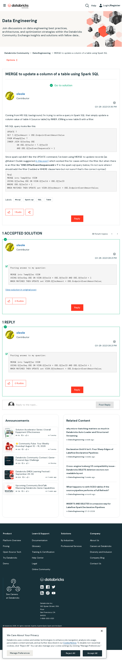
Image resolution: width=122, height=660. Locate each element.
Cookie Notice (69, 643)
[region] (54, 643)
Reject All (70, 653)
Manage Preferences (20, 653)
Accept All (92, 653)
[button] (111, 322)
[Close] (101, 631)
